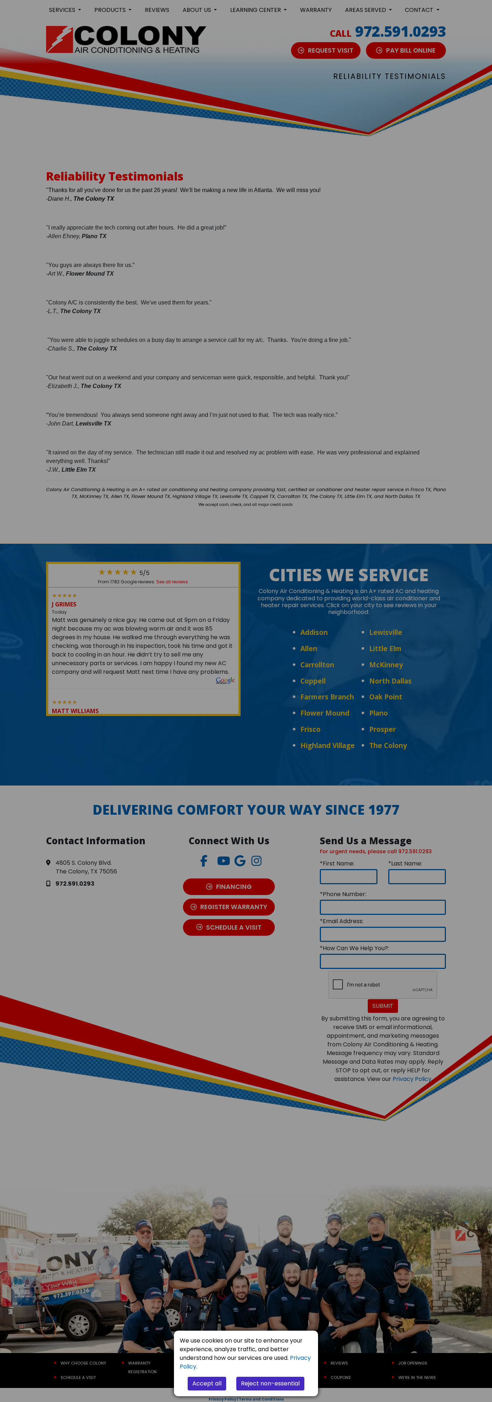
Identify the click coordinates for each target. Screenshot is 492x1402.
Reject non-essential (270, 1383)
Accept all (207, 1383)
